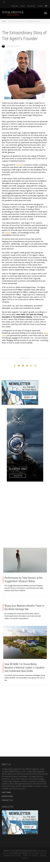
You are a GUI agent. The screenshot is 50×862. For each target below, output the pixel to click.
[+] (25, 560)
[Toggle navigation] (45, 13)
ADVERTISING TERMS (12, 855)
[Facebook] (4, 2)
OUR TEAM (6, 792)
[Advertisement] (25, 515)
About (23, 6)
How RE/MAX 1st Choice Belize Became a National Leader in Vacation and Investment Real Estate (24, 668)
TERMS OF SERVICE (30, 855)
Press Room (31, 6)
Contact (40, 6)
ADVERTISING (7, 796)
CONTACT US (7, 800)
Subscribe (14, 6)
